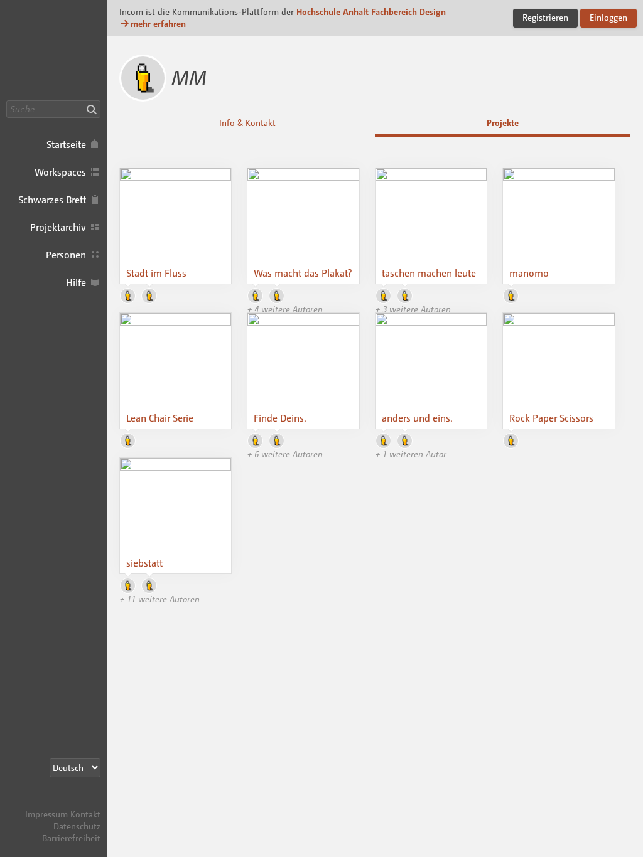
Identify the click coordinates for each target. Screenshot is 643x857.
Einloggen (608, 17)
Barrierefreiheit (71, 838)
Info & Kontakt (247, 122)
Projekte (503, 122)
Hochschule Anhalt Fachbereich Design (371, 11)
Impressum (46, 814)
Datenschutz (76, 826)
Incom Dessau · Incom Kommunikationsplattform (53, 50)
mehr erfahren (158, 23)
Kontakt (85, 814)
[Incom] (78, 802)
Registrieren (545, 17)
